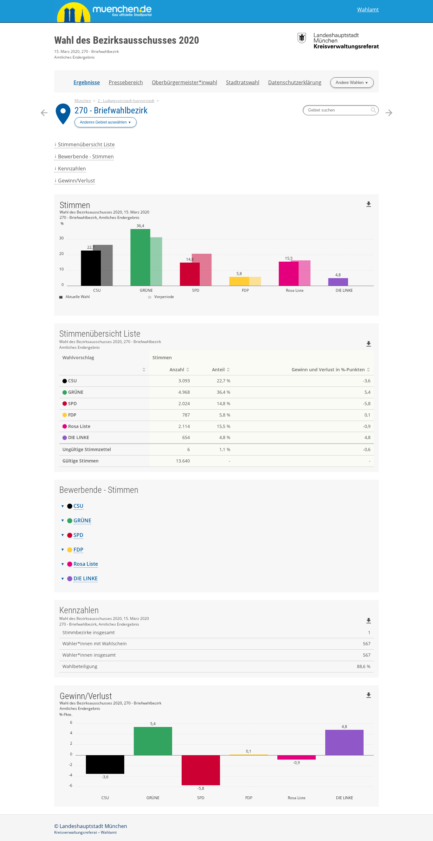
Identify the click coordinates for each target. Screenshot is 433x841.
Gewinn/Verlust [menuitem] (76, 180)
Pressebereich (126, 82)
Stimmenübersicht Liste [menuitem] (86, 144)
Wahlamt (368, 9)
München (82, 100)
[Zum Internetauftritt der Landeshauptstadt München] (135, 11)
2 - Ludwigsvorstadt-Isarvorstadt (126, 100)
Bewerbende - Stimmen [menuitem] (86, 156)
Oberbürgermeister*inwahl (184, 82)
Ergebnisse (87, 82)
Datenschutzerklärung (294, 82)
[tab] (216, 506)
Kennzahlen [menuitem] (72, 168)
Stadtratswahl (242, 82)
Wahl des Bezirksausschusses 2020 (126, 40)
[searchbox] (341, 110)
